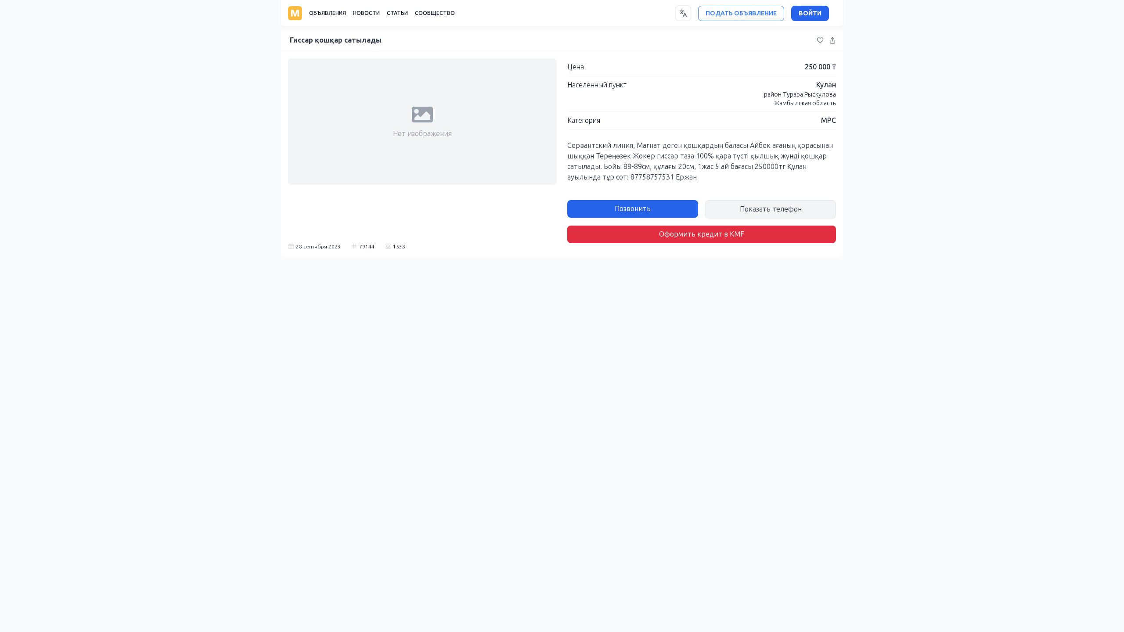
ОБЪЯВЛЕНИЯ (327, 13)
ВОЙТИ (810, 13)
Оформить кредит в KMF (701, 234)
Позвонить (633, 209)
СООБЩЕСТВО (435, 13)
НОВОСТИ (366, 13)
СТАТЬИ (397, 13)
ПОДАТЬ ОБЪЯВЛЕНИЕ (741, 13)
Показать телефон (771, 209)
